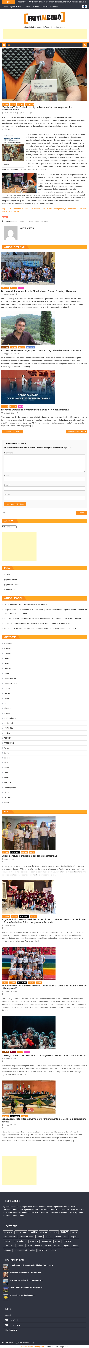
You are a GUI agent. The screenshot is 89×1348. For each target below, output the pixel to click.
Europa (7, 688)
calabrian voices (16, 221)
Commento (9, 453)
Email (7, 485)
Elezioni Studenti (10, 683)
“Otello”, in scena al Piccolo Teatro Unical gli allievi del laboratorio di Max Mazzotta (51, 3)
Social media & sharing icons (32, 1346)
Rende (6, 748)
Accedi (7, 574)
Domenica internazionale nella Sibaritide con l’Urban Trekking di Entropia (38, 291)
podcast (26, 221)
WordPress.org (10, 589)
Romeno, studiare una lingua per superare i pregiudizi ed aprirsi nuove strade (41, 350)
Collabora (54, 7)
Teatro (7, 778)
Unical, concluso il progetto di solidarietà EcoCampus (25, 605)
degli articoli (10, 579)
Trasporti (7, 783)
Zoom (21, 288)
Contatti (36, 7)
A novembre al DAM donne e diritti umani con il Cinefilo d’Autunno (77, 431)
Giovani (5, 104)
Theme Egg (29, 1343)
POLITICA (13, 406)
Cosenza (7, 663)
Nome (7, 475)
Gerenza (27, 7)
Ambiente (8, 643)
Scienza (7, 758)
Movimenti (8, 723)
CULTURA (5, 347)
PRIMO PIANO (9, 743)
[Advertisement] (45, 34)
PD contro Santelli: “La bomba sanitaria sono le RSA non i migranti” (35, 409)
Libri (5, 703)
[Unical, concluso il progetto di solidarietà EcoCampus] (44, 833)
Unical (46, 221)
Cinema (7, 658)
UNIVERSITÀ (30, 347)
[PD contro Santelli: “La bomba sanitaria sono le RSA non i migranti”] (44, 387)
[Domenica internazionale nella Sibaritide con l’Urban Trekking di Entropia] (44, 268)
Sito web (7, 494)
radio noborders (36, 221)
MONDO (21, 347)
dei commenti (11, 584)
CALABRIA (5, 288)
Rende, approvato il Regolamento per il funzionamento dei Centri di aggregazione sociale (40, 628)
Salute (6, 753)
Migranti (20, 104)
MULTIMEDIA (30, 104)
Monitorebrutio (10, 718)
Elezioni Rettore (10, 678)
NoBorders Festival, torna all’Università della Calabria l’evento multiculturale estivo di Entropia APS (43, 618)
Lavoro (12, 104)
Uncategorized (10, 788)
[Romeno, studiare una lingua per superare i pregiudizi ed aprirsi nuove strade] (44, 328)
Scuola (7, 763)
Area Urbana (9, 648)
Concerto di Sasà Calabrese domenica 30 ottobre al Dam (14, 431)
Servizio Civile (27, 227)
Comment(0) (27, 113)
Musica (7, 733)
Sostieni (45, 7)
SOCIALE (7, 768)
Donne (6, 673)
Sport (6, 773)
